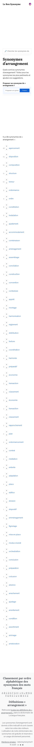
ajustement (13, 224)
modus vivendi (15, 543)
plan (11, 434)
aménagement (15, 249)
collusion (13, 576)
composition (14, 165)
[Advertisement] (17, 27)
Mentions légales (8, 742)
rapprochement (15, 425)
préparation (14, 568)
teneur (11, 182)
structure (12, 173)
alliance (12, 585)
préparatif (13, 366)
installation (13, 215)
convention (13, 283)
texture (12, 341)
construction (14, 274)
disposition (13, 157)
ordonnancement (16, 442)
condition (13, 618)
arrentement (14, 610)
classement (14, 392)
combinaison (14, 241)
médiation (13, 459)
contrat (12, 450)
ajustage (12, 602)
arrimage (12, 635)
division (12, 501)
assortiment (14, 627)
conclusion (13, 560)
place (11, 484)
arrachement (14, 593)
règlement (13, 325)
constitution (14, 207)
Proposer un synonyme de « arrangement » (14, 84)
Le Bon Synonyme (12, 4)
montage (12, 308)
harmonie (13, 358)
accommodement (16, 232)
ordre (11, 199)
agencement (14, 148)
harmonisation (15, 316)
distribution (13, 333)
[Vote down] (6, 149)
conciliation (14, 266)
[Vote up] (6, 146)
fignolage (13, 526)
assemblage (14, 257)
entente (12, 467)
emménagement (16, 518)
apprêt (11, 299)
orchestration (14, 551)
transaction (13, 383)
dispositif (13, 509)
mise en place (15, 534)
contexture (13, 291)
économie (13, 375)
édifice (12, 492)
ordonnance (14, 190)
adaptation (13, 476)
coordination (14, 350)
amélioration (14, 644)
